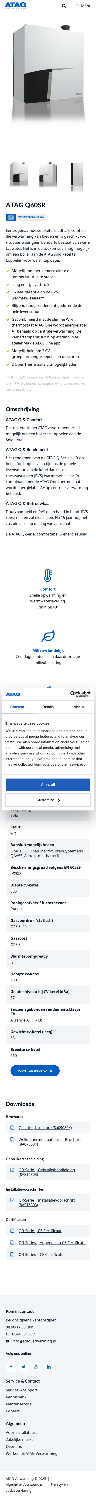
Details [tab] (48, 707)
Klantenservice (19, 1404)
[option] (48, 75)
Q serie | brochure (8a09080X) (45, 1127)
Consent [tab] (17, 707)
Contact (13, 1411)
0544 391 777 (23, 1334)
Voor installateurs (21, 1432)
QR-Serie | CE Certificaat (40, 1230)
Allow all (48, 785)
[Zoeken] (64, 6)
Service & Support (22, 1390)
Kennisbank (16, 1397)
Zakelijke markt (19, 1439)
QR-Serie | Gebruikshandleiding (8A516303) (47, 1172)
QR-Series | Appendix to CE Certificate (52, 1242)
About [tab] (79, 707)
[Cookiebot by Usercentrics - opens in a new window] (70, 694)
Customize (45, 800)
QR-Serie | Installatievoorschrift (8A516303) (47, 1202)
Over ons (14, 1446)
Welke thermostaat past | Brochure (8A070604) (50, 1142)
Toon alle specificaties (35, 1070)
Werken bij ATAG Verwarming (32, 1453)
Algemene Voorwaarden (24, 1484)
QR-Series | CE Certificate (41, 1254)
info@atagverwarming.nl (34, 1341)
